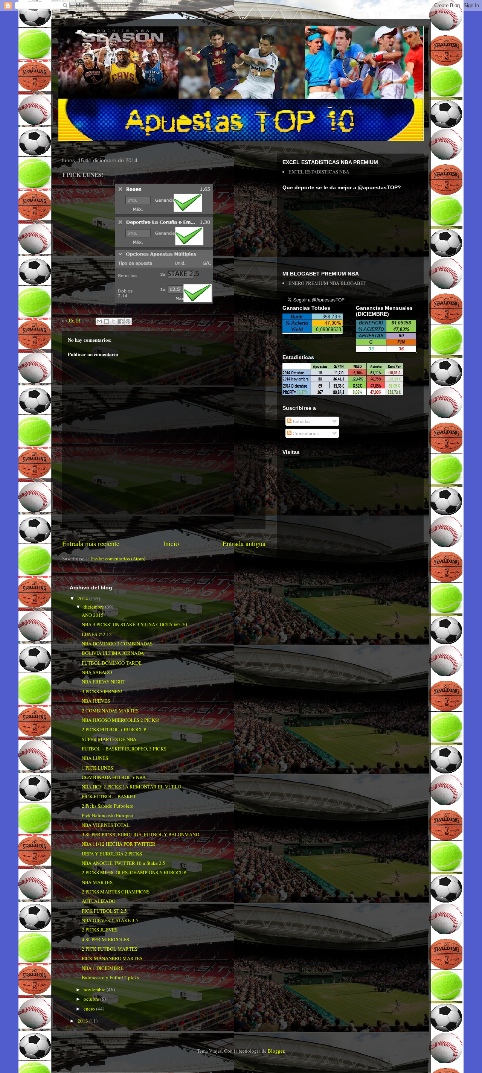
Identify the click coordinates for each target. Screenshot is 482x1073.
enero (90, 1008)
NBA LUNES (95, 758)
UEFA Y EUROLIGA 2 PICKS (112, 853)
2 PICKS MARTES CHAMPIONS (115, 891)
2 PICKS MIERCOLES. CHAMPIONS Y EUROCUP (134, 872)
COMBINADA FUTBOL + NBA (114, 777)
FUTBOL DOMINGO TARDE (112, 662)
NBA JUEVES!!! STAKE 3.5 (110, 920)
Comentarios (305, 433)
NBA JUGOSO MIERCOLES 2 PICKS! (120, 720)
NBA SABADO (97, 672)
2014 (83, 598)
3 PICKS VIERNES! (102, 691)
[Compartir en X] (113, 321)
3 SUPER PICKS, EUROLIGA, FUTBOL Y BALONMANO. (141, 834)
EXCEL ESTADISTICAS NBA (318, 171)
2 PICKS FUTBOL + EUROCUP (114, 729)
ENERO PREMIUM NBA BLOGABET (327, 283)
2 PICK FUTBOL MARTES (109, 948)
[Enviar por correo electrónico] (99, 321)
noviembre (95, 989)
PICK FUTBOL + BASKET (109, 796)
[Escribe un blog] (106, 321)
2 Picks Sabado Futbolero (108, 805)
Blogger (276, 1050)
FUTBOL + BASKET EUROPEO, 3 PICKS (124, 748)
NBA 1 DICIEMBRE (103, 968)
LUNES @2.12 (97, 634)
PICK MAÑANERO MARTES (112, 958)
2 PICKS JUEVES (99, 929)
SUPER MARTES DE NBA (109, 739)
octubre (92, 998)
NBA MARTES (97, 882)
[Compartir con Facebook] (121, 321)
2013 (83, 1020)
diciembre (94, 606)
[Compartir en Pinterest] (128, 321)
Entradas (300, 421)
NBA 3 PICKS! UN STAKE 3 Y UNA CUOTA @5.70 (134, 624)
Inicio (171, 543)
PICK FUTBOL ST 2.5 (104, 910)
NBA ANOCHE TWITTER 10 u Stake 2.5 (123, 863)
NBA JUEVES (96, 700)
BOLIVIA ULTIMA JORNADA (113, 653)
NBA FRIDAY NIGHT (103, 681)
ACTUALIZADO (98, 901)
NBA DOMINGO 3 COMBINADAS (117, 643)
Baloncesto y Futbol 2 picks (110, 977)
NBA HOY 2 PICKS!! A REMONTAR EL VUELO (131, 786)
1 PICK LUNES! (98, 767)
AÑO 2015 (93, 615)
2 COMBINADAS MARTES (110, 710)
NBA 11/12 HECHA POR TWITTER (119, 843)
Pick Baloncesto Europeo (107, 815)
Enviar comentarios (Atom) (117, 558)
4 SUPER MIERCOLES (105, 939)
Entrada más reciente (90, 543)
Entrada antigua (244, 543)
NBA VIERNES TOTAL (106, 825)
